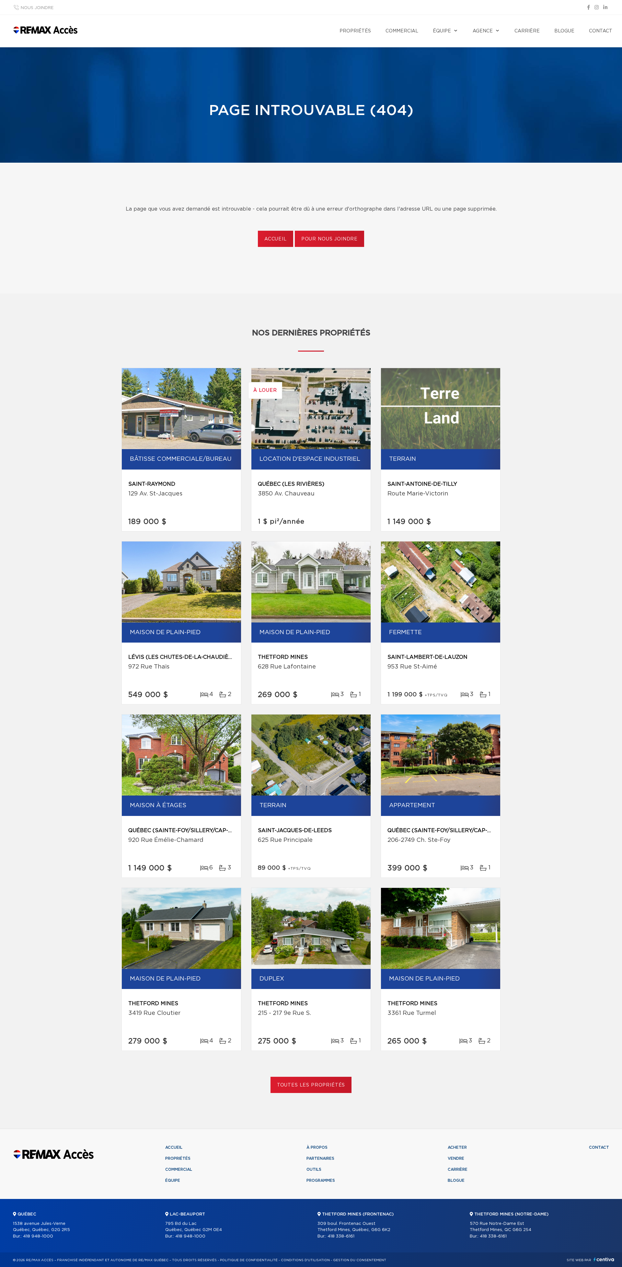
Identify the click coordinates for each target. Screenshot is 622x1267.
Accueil (275, 239)
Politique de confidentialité (249, 1260)
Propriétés (355, 31)
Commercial (402, 31)
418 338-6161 (341, 1236)
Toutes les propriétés (311, 1085)
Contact (600, 31)
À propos (317, 1147)
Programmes (320, 1180)
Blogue (564, 31)
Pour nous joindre (329, 239)
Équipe (442, 31)
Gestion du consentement (359, 1260)
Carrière (527, 31)
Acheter (457, 1147)
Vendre (456, 1158)
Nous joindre (37, 8)
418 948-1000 (38, 1236)
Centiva (603, 1259)
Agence (483, 31)
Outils (313, 1169)
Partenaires (320, 1158)
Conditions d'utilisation (305, 1260)
